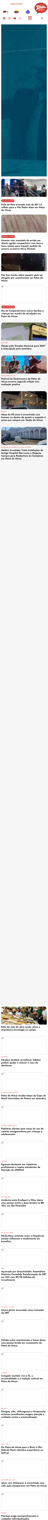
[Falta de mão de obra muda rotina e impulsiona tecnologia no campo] (24, 1016)
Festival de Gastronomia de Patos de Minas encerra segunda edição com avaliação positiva (20, 381)
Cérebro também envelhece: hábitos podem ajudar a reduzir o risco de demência (21, 1062)
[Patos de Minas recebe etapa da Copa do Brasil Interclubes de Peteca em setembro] (24, 1081)
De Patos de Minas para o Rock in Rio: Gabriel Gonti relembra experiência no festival (22, 1449)
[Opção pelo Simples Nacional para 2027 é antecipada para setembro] (24, 332)
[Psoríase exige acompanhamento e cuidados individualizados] (24, 1502)
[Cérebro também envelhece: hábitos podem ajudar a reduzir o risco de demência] (24, 1046)
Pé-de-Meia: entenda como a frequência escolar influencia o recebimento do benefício (22, 1238)
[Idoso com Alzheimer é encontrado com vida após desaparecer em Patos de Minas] (24, 1469)
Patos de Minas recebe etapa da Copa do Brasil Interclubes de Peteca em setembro (23, 1097)
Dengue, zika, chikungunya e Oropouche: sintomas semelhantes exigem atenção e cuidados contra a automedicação (23, 1414)
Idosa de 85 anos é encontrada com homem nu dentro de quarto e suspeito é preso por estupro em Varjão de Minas (23, 417)
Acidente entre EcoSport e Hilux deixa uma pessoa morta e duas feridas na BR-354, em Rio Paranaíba (22, 1202)
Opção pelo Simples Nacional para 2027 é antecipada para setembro (23, 347)
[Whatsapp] (20, 18)
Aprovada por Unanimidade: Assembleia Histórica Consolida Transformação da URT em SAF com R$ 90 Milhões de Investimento (23, 1276)
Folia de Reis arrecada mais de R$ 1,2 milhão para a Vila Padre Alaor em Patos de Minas (23, 207)
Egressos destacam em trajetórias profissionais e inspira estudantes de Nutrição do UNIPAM (20, 1167)
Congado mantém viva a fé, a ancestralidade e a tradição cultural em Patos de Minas (22, 1378)
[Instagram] (9, 18)
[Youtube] (14, 18)
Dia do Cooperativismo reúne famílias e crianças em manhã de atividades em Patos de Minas (22, 313)
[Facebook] (4, 18)
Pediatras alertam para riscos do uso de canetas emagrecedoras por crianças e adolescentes (22, 1131)
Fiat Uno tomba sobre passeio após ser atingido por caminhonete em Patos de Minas (22, 277)
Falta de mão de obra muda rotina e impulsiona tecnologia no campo (20, 1028)
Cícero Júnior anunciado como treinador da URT (22, 1311)
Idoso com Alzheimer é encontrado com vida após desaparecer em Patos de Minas (24, 1484)
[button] (42, 18)
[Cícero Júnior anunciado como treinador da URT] (24, 1296)
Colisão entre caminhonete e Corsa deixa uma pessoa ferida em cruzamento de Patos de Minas (23, 1342)
